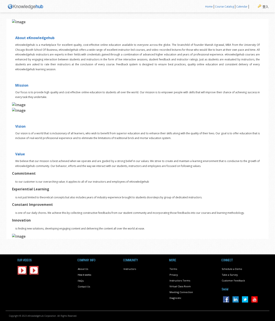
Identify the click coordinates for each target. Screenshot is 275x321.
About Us (83, 269)
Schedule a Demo (232, 269)
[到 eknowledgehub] (25, 6)
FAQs (81, 280)
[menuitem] (209, 7)
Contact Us (84, 286)
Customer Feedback (233, 280)
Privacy (174, 274)
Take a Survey (230, 274)
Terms (173, 269)
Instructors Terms (180, 280)
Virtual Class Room (180, 286)
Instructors (130, 269)
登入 (266, 7)
